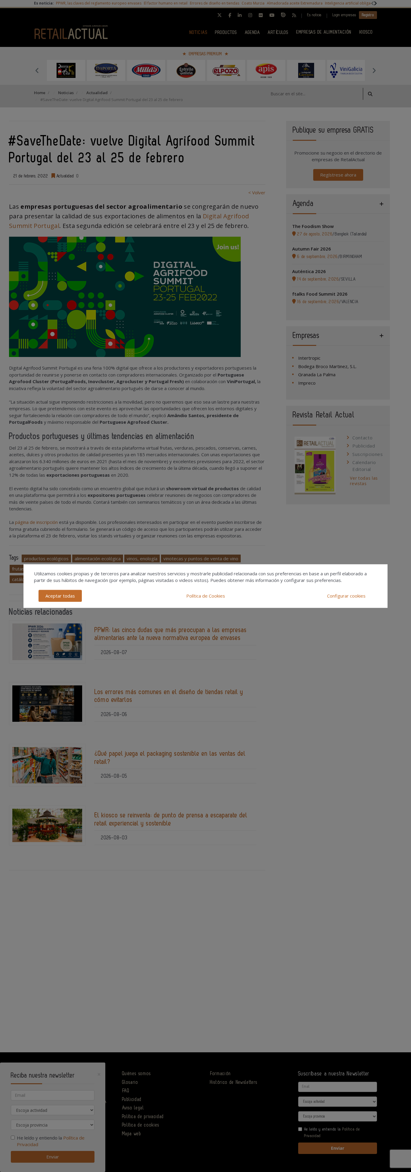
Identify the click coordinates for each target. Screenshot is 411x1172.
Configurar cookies (346, 596)
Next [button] (374, 70)
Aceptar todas (60, 596)
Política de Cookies (205, 596)
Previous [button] (37, 70)
